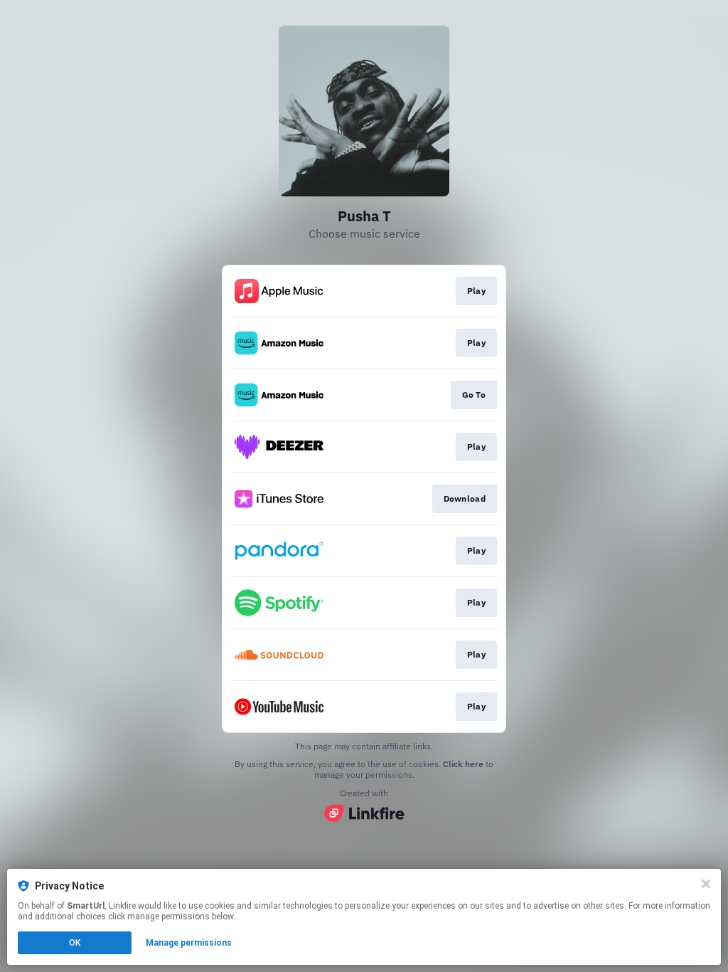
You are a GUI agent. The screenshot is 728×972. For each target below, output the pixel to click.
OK (74, 943)
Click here (463, 764)
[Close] (706, 883)
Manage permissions (189, 943)
